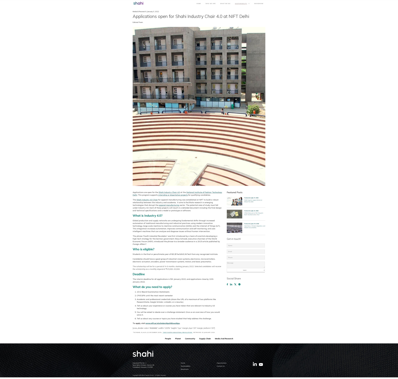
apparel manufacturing (169, 205)
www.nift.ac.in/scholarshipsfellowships (163, 323)
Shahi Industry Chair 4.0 (169, 192)
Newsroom (185, 369)
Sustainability (185, 366)
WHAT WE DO (225, 3)
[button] (242, 3)
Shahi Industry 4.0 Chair (147, 200)
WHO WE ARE (211, 3)
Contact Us (221, 366)
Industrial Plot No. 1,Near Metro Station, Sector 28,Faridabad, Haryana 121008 (143, 365)
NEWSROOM (258, 3)
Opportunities (221, 363)
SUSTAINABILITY (241, 3)
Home (199, 3)
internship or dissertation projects (173, 195)
